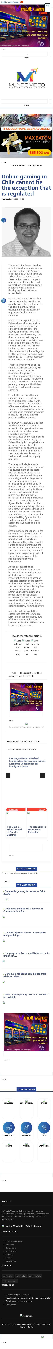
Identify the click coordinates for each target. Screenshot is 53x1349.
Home (28, 165)
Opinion (9, 1258)
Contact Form (11, 1305)
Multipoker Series (9, 1281)
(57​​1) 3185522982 (24, 1295)
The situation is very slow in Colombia (37, 829)
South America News (14, 1241)
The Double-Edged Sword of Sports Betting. (14, 831)
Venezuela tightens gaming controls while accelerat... (24, 975)
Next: (41, 809)
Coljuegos (9, 1254)
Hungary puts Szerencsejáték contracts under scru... (26, 954)
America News (11, 1251)
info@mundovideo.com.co (22, 1301)
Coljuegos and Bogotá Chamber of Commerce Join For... (23, 910)
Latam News (11, 1261)
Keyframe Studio (26, 1327)
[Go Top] (46, 1322)
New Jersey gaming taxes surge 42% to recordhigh (26, 995)
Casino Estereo (35, 1276)
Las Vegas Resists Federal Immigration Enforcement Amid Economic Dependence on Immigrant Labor (26, 762)
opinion (37, 165)
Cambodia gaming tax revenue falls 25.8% (24, 892)
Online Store (7, 1276)
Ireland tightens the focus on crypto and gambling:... (24, 934)
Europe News (11, 1248)
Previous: (13, 809)
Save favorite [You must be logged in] (26, 727)
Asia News (10, 1245)
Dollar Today (20, 1276)
